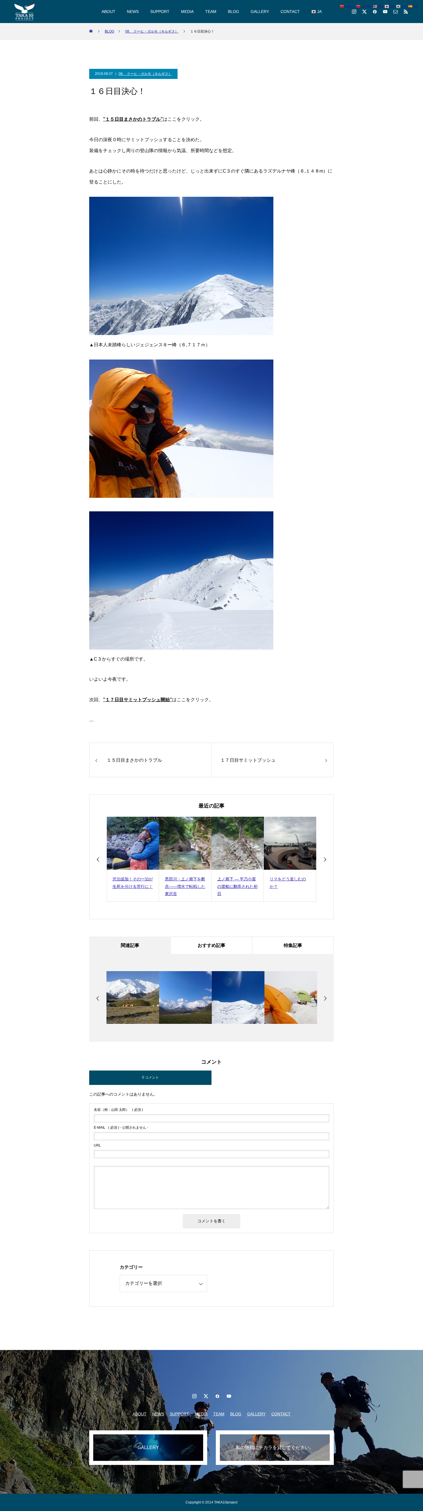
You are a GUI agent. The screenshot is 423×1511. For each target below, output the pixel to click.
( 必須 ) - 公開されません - (121, 1127)
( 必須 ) (118, 1109)
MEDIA (187, 11)
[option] (133, 859)
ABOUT (108, 11)
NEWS (133, 11)
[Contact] (395, 11)
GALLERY (260, 11)
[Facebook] (375, 11)
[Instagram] (354, 11)
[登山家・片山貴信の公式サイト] (24, 11)
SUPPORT (159, 11)
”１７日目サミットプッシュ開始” (137, 699)
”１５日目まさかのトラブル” (133, 119)
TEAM (210, 11)
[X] (364, 11)
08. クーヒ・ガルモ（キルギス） (145, 74)
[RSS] (406, 11)
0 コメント (150, 1077)
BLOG (233, 11)
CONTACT (290, 11)
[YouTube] (385, 11)
